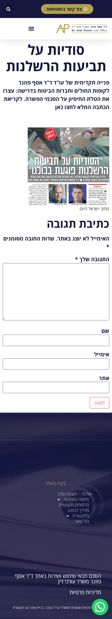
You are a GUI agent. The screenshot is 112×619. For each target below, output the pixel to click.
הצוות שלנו (67, 494)
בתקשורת (81, 515)
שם (105, 331)
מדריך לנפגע (78, 510)
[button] (8, 9)
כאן (59, 107)
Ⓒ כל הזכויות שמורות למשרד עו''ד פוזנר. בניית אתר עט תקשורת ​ (56, 607)
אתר (104, 378)
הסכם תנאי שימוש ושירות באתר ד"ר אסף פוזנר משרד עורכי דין (58, 578)
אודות (87, 494)
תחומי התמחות (76, 499)
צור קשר (82, 521)
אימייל (101, 354)
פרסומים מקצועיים (74, 504)
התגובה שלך (92, 259)
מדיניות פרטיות (85, 592)
